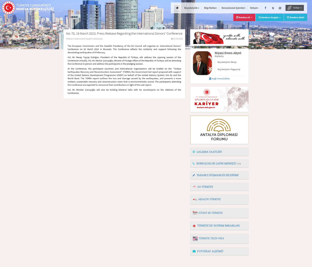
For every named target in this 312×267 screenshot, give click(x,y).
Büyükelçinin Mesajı (227, 62)
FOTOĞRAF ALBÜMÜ (210, 251)
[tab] (219, 152)
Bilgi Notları (210, 7)
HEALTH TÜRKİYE (209, 199)
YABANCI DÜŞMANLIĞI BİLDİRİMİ (218, 175)
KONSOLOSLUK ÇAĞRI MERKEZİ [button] (218, 163)
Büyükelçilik (191, 7)
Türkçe (296, 7)
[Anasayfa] (177, 8)
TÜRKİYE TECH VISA (211, 238)
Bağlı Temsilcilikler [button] (221, 78)
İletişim (254, 7)
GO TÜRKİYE (205, 186)
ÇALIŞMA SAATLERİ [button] (209, 151)
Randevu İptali (296, 17)
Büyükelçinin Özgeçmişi (229, 69)
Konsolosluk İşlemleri (233, 7)
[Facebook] (265, 8)
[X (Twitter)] (273, 8)
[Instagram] (280, 8)
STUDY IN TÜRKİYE (210, 212)
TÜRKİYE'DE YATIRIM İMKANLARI (218, 225)
